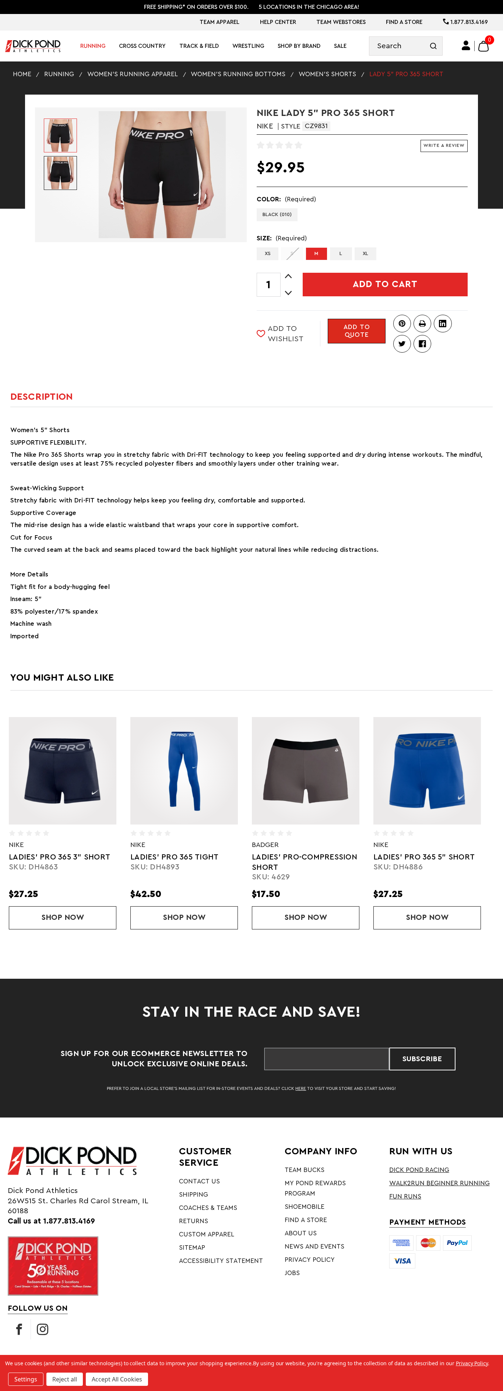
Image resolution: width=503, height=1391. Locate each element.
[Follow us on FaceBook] (19, 1329)
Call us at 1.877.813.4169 (51, 1221)
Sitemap (192, 1248)
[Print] (422, 323)
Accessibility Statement (221, 1261)
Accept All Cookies (117, 1379)
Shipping (193, 1194)
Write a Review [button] (444, 145)
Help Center (278, 22)
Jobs (292, 1273)
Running (93, 46)
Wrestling (248, 46)
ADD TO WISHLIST (285, 334)
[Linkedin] (442, 323)
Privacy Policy (310, 1260)
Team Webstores (341, 22)
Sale (340, 46)
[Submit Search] (433, 46)
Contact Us (199, 1181)
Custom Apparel (206, 1234)
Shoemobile (304, 1207)
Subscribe (422, 1059)
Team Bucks (304, 1170)
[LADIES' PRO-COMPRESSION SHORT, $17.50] (198, 771)
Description (41, 397)
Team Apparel (219, 22)
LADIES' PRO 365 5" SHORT (316, 857)
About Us (301, 1233)
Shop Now (93, 917)
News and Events (314, 1246)
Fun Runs (405, 1196)
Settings (25, 1379)
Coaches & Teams (208, 1208)
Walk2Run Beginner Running (439, 1183)
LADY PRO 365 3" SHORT (433, 857)
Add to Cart (385, 284)
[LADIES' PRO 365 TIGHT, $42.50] (76, 771)
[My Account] (466, 46)
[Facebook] (422, 344)
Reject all (64, 1379)
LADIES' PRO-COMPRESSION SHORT (197, 862)
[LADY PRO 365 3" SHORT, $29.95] (441, 771)
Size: (282, 238)
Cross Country (142, 46)
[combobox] (406, 46)
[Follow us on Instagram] (42, 1329)
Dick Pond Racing (419, 1170)
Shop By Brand (299, 46)
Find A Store (404, 22)
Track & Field (199, 46)
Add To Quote (357, 331)
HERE (300, 1088)
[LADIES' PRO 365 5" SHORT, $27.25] (319, 771)
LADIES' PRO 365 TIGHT (67, 857)
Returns (193, 1221)
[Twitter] (402, 344)
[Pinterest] (402, 323)
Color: (286, 199)
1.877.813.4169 (468, 22)
